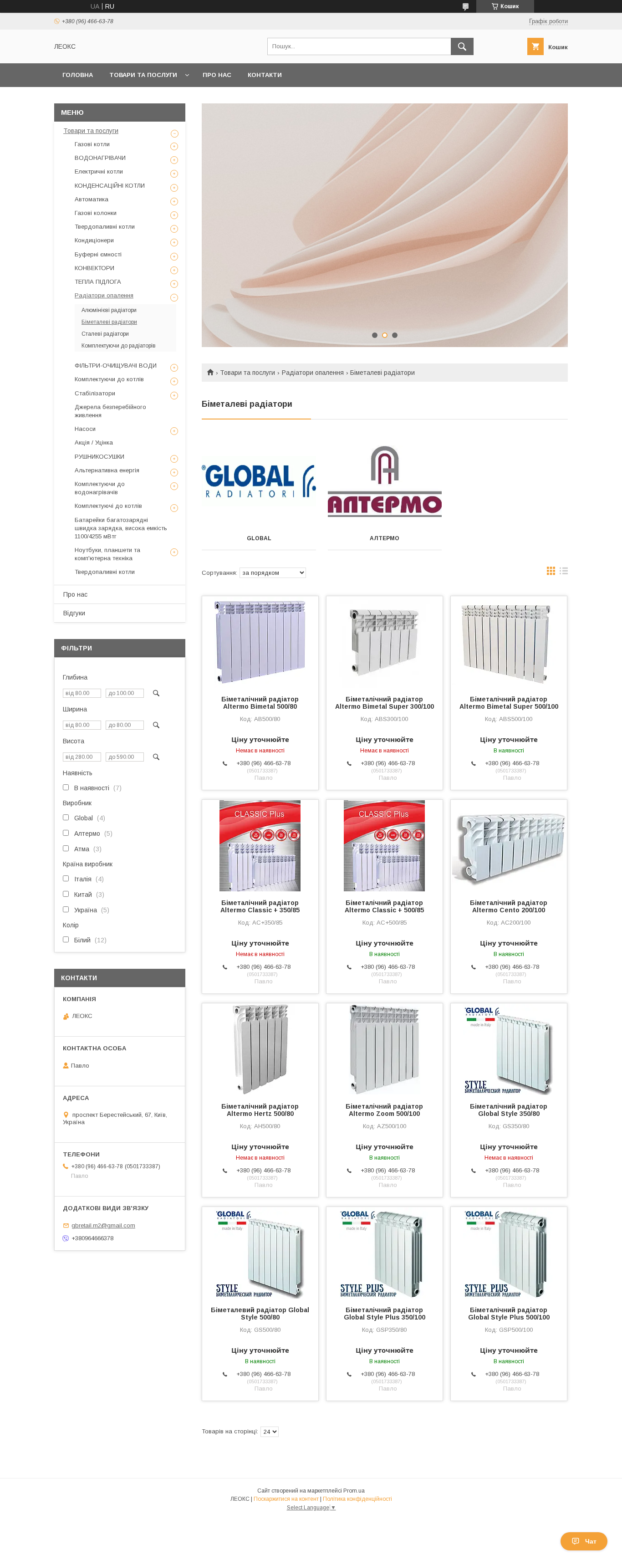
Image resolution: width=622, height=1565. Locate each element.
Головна (77, 75)
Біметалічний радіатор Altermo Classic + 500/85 (384, 906)
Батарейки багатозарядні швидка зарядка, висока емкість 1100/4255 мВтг (121, 528)
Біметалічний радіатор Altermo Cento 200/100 (508, 906)
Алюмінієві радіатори (109, 310)
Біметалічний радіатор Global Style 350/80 (508, 1110)
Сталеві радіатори (105, 334)
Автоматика (91, 199)
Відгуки (74, 613)
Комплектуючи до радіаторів (119, 346)
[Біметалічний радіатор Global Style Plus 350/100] (384, 1252)
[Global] (259, 481)
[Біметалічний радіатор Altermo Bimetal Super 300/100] (384, 641)
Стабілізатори (95, 393)
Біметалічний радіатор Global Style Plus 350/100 (384, 1313)
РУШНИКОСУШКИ (99, 456)
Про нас (217, 75)
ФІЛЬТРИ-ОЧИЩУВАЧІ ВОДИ (116, 365)
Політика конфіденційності (357, 1499)
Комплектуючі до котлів (108, 505)
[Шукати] (462, 46)
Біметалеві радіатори (109, 322)
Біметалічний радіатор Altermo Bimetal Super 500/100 (508, 703)
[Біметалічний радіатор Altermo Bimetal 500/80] (260, 641)
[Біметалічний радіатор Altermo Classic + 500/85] (384, 845)
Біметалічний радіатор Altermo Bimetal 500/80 (260, 703)
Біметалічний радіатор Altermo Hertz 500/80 (260, 1110)
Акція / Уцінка (94, 442)
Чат (591, 1541)
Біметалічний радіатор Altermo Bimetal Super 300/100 (384, 703)
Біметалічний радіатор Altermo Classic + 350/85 (260, 906)
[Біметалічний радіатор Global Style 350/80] (509, 1048)
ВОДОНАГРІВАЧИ (100, 157)
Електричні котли (99, 171)
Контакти (265, 75)
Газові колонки (96, 213)
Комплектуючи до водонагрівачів (100, 488)
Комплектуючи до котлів (109, 379)
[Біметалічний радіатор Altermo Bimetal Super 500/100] (509, 641)
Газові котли (92, 144)
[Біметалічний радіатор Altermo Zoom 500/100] (384, 1048)
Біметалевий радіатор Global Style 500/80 (260, 1313)
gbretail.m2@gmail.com (103, 1225)
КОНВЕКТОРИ (94, 268)
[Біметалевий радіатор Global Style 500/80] (260, 1252)
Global (259, 538)
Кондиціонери (94, 240)
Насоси (85, 428)
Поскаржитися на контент (286, 1499)
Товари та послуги (143, 75)
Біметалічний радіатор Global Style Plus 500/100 (509, 1313)
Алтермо (384, 538)
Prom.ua (354, 1491)
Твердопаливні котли (105, 226)
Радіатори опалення (313, 372)
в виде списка (564, 573)
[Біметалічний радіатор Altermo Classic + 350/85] (260, 845)
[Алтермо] (385, 481)
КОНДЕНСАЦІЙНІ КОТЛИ (110, 185)
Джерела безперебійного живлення (110, 411)
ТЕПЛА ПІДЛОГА (98, 281)
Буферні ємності (98, 254)
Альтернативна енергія (107, 470)
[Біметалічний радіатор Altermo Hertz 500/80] (260, 1048)
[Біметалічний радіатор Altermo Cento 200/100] (509, 845)
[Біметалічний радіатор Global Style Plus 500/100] (509, 1252)
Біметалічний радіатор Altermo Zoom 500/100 (384, 1110)
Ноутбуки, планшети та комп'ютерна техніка (107, 554)
